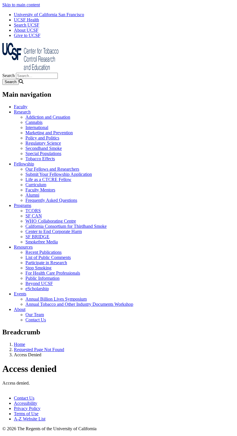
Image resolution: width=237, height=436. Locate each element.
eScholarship (37, 288)
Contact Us (35, 319)
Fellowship (24, 163)
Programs (22, 205)
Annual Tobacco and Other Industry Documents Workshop (79, 304)
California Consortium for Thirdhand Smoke (66, 226)
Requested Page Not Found (39, 349)
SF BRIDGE (37, 236)
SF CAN (33, 215)
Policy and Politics (42, 137)
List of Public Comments (48, 257)
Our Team (34, 314)
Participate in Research (46, 262)
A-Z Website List (29, 418)
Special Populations (43, 153)
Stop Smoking (38, 267)
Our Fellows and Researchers (52, 169)
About (19, 309)
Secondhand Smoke (43, 148)
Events (20, 293)
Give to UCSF (27, 35)
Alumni (32, 195)
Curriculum (35, 184)
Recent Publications (43, 252)
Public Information (42, 278)
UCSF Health (26, 19)
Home (19, 344)
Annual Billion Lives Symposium (56, 299)
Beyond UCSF (39, 283)
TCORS (33, 210)
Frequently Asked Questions (51, 200)
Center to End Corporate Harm (53, 231)
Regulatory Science (43, 143)
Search (8, 75)
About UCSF (26, 30)
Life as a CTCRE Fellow (48, 179)
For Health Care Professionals (52, 273)
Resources (23, 247)
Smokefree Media (41, 241)
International (36, 127)
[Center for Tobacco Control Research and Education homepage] (31, 70)
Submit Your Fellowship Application (58, 174)
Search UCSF (26, 25)
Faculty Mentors (40, 189)
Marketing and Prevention (49, 132)
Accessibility (25, 403)
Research (22, 111)
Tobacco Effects (40, 158)
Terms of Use (26, 413)
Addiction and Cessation (47, 117)
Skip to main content (21, 4)
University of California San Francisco (49, 14)
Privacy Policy (27, 408)
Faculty (20, 106)
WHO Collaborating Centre (50, 221)
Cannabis (33, 122)
